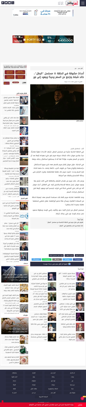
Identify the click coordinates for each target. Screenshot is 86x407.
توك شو (53, 381)
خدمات (14, 381)
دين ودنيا (72, 385)
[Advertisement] (57, 134)
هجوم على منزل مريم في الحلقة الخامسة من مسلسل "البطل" (65, 222)
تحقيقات (34, 381)
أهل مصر (53, 393)
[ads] (43, 12)
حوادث (72, 377)
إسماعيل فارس (75, 148)
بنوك (34, 377)
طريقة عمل (72, 393)
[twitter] (6, 2)
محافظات (14, 373)
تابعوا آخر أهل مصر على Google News (55, 264)
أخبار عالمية (14, 377)
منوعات (34, 385)
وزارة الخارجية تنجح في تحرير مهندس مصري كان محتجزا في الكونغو (51, 404)
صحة (72, 389)
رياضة (53, 377)
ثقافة (14, 389)
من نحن (34, 393)
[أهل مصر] (71, 3)
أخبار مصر (53, 373)
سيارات (53, 385)
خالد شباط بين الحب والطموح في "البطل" (71, 225)
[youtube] (9, 2)
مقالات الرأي (34, 389)
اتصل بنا (14, 393)
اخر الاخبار (72, 373)
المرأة (14, 385)
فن (72, 381)
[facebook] (2, 2)
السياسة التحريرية (43, 397)
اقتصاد (33, 373)
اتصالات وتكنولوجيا (53, 389)
